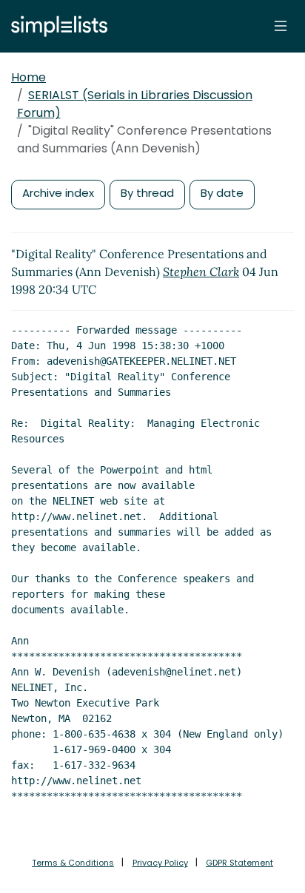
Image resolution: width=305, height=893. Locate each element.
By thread (147, 192)
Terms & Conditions (73, 863)
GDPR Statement (239, 863)
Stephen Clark (201, 271)
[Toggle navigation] (280, 26)
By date (222, 192)
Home (28, 77)
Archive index (58, 192)
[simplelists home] (55, 26)
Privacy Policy (160, 863)
